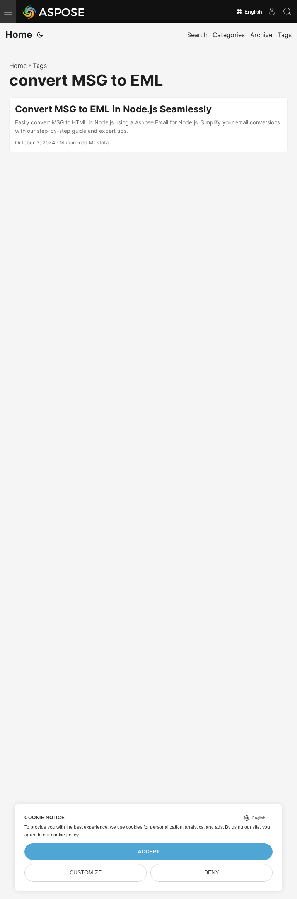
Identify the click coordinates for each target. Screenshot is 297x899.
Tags (40, 66)
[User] (272, 11)
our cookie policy (60, 835)
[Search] (287, 11)
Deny (211, 872)
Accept (149, 852)
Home (18, 34)
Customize (86, 872)
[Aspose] (54, 11)
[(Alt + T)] (39, 34)
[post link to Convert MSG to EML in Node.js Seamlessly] (148, 125)
